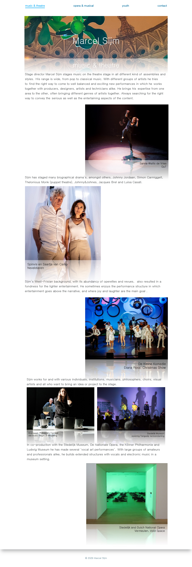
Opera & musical (83, 5)
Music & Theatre (35, 5)
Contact (162, 5)
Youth (125, 5)
